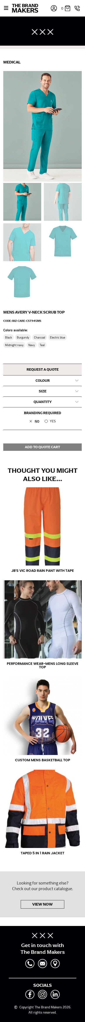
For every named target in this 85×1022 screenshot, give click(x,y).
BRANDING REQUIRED (42, 413)
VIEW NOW (42, 904)
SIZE (42, 391)
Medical (11, 62)
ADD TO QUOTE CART (42, 447)
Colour (43, 380)
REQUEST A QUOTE (43, 369)
